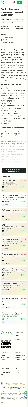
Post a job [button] (3, 355)
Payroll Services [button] (19, 370)
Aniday (14, 391)
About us (3, 335)
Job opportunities (19, 332)
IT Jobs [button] (16, 337)
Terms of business (5, 357)
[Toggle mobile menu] (25, 2)
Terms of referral (5, 372)
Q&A (2, 374)
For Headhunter (5, 366)
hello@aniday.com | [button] (10, 387)
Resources (17, 366)
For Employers (4, 352)
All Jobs (17, 335)
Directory (17, 352)
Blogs (16, 368)
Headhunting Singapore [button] (21, 357)
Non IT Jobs (18, 339)
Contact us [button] (3, 338)
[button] (12, 184)
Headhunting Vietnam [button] (20, 359)
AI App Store (18, 372)
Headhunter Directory (20, 355)
